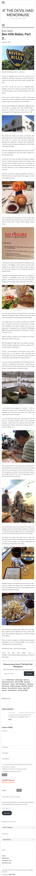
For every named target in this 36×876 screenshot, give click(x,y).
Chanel (12, 684)
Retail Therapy (7, 31)
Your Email (4, 753)
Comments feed (6, 860)
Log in (3, 855)
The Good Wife (23, 690)
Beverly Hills (19, 682)
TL (9, 698)
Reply (10, 719)
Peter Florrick (12, 688)
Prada (20, 688)
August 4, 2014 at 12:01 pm (26, 712)
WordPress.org (6, 863)
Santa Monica (12, 690)
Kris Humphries (21, 684)
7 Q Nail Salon (9, 680)
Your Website (5, 758)
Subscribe (29, 673)
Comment (4, 731)
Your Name (5, 747)
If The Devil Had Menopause (18, 12)
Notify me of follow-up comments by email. (14, 769)
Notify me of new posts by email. (12, 771)
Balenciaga (18, 680)
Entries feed (5, 858)
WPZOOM (12, 874)
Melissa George (15, 686)
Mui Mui (24, 686)
